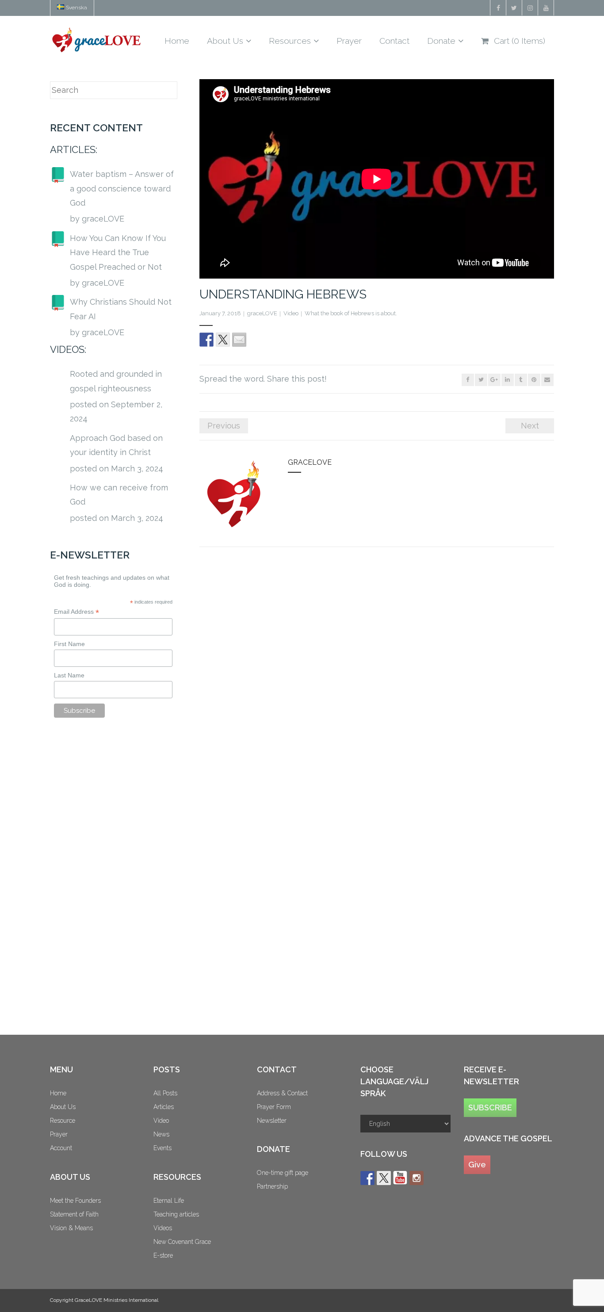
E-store (163, 1255)
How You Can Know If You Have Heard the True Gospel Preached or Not (118, 252)
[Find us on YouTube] (400, 1178)
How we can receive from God (119, 494)
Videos (162, 1228)
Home (58, 1093)
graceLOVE (262, 313)
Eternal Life (168, 1200)
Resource (62, 1120)
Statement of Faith (74, 1214)
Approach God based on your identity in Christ (116, 445)
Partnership (272, 1186)
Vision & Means (71, 1228)
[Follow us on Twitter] (384, 1178)
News (161, 1134)
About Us (63, 1106)
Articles (163, 1106)
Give (477, 1164)
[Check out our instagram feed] (416, 1178)
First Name (69, 643)
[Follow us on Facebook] (367, 1178)
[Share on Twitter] (223, 340)
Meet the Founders (75, 1200)
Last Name (69, 675)
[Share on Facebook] (206, 340)
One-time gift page (282, 1172)
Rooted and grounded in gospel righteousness (116, 381)
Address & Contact (282, 1093)
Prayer (59, 1134)
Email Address (76, 612)
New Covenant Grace (182, 1241)
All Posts (165, 1093)
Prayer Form (274, 1106)
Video (290, 313)
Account (61, 1147)
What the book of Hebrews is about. (351, 313)
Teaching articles (176, 1214)
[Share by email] (239, 340)
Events (162, 1147)
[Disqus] (376, 675)
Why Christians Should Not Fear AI (121, 309)
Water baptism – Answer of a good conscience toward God (122, 188)
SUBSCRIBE (490, 1107)
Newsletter (272, 1120)
